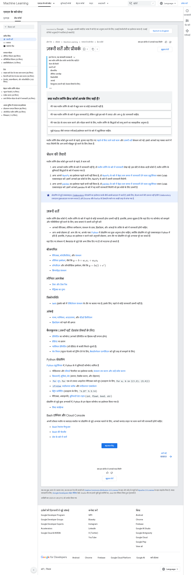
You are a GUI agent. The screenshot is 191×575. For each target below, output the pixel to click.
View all (139, 546)
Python (94, 232)
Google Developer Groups (52, 519)
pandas (65, 184)
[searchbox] (18, 27)
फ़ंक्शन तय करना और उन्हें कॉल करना (109, 371)
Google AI (140, 558)
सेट (68, 376)
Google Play (141, 542)
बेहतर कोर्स (80, 3)
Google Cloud (142, 537)
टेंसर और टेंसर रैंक (59, 284)
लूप (56, 381)
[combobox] (142, 3)
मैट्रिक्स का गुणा (58, 289)
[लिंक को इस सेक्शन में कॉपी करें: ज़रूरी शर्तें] (62, 211)
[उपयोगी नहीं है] (170, 42)
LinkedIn (92, 528)
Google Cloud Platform (121, 558)
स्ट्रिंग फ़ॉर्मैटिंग (57, 391)
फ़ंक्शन (78, 255)
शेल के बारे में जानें (59, 437)
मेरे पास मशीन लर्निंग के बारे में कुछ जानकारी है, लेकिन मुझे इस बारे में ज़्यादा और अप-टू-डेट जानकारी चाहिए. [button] (94, 114)
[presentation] (85, 260)
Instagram (93, 524)
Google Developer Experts (52, 524)
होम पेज (49, 42)
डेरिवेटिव (55, 336)
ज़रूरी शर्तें (128, 140)
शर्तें (42, 569)
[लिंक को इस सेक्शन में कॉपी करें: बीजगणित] (60, 249)
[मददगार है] (166, 42)
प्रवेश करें (184, 3)
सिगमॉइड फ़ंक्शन (59, 270)
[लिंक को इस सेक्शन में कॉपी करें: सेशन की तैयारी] (69, 154)
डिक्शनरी (56, 376)
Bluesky (92, 519)
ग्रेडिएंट (55, 341)
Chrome (139, 519)
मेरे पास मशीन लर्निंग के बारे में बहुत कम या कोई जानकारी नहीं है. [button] (76, 106)
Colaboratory (78, 195)
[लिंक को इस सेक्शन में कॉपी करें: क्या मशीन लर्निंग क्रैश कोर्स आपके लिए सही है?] (102, 99)
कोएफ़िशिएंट (65, 255)
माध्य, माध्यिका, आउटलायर (63, 317)
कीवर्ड (67, 371)
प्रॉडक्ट (58, 42)
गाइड (91, 3)
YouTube (92, 537)
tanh (54, 303)
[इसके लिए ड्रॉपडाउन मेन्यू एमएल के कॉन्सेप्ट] (54, 3)
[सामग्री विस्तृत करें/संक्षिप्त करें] (74, 57)
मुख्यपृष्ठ (6, 18)
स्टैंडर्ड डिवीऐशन (86, 317)
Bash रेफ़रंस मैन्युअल (61, 427)
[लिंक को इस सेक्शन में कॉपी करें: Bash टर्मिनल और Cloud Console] (88, 415)
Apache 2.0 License (146, 490)
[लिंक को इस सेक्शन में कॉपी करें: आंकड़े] (56, 311)
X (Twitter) (93, 533)
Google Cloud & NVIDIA (51, 533)
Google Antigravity (144, 533)
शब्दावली (101, 3)
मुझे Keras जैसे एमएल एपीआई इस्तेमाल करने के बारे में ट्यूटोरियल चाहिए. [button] (80, 130)
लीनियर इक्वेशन (58, 260)
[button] (18, 56)
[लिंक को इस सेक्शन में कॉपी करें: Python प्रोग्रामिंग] (67, 360)
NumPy (65, 175)
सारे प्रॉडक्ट (154, 558)
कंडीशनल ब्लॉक (64, 386)
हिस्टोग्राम (56, 322)
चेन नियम (56, 351)
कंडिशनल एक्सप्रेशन (88, 386)
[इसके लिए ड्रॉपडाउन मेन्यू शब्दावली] (108, 3)
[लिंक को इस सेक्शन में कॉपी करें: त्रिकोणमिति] (61, 298)
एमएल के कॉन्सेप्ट (44, 3)
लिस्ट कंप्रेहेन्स (57, 407)
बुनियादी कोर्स (66, 3)
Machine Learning (15, 3)
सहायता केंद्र (109, 445)
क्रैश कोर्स (17, 18)
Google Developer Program (53, 515)
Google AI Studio (143, 528)
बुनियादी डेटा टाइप (77, 396)
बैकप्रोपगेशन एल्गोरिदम (99, 351)
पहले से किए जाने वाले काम (108, 140)
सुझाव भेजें (165, 49)
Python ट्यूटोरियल (54, 365)
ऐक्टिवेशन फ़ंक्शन (75, 303)
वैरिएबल (55, 255)
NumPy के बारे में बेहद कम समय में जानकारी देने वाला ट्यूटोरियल (129, 175)
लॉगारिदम (56, 265)
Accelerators (46, 528)
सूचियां (63, 376)
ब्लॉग (90, 515)
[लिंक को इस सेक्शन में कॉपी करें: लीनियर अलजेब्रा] (66, 279)
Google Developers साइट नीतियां (65, 493)
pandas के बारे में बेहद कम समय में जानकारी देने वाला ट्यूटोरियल (129, 184)
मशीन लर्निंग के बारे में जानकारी (110, 167)
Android (139, 515)
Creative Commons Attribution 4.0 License (101, 490)
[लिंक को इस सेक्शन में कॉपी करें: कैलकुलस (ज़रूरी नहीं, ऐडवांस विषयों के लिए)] (97, 330)
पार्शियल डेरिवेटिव (59, 346)
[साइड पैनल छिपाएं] (33, 570)
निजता (48, 569)
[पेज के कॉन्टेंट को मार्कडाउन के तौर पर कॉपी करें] (93, 49)
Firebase (139, 524)
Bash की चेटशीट (59, 432)
